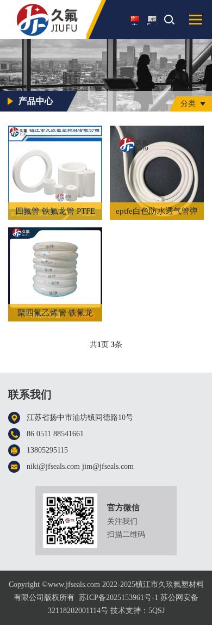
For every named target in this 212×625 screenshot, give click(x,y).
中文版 (135, 24)
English (152, 23)
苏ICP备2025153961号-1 (118, 597)
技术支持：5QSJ (137, 611)
